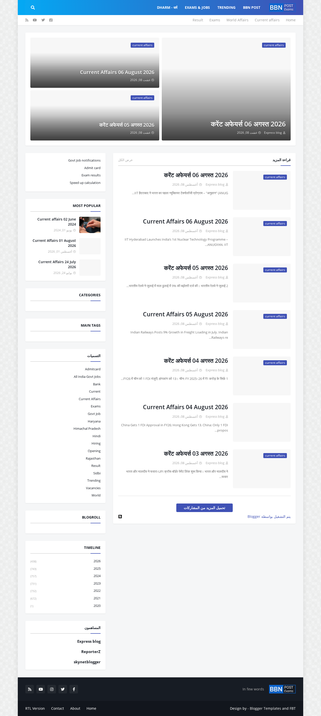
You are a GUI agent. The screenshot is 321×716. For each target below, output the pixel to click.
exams (96, 406)
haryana (94, 421)
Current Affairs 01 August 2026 (54, 243)
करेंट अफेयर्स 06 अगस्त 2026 (248, 123)
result (96, 465)
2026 (65, 561)
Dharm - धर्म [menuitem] (167, 7)
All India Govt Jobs (87, 376)
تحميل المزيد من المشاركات (204, 507)
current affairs (90, 399)
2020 (65, 605)
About (75, 708)
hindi (97, 436)
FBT (293, 708)
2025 (65, 568)
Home (291, 20)
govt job (94, 413)
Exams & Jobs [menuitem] (197, 7)
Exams (214, 20)
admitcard (93, 369)
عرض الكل (125, 160)
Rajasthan (93, 458)
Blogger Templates (265, 708)
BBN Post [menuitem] (251, 7)
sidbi (97, 473)
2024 (65, 576)
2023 (65, 583)
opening (94, 451)
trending (94, 480)
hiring (96, 443)
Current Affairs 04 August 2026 (185, 407)
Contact (57, 708)
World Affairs (237, 20)
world (96, 495)
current (95, 391)
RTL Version (35, 708)
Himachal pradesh (87, 428)
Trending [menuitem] (226, 7)
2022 (65, 590)
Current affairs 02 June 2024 (56, 222)
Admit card (92, 168)
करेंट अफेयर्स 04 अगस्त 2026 (196, 360)
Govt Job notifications (84, 160)
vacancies (93, 488)
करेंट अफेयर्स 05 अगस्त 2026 (126, 124)
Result (198, 20)
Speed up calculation (85, 182)
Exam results (91, 175)
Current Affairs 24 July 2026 (57, 264)
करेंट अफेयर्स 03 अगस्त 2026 (196, 453)
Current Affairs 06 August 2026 (117, 72)
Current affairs (267, 20)
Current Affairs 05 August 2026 (185, 314)
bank (97, 384)
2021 (65, 598)
